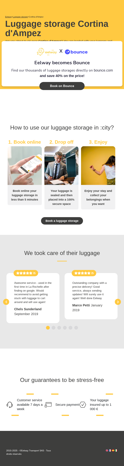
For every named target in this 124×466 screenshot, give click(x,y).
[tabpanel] (33, 298)
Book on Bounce (62, 86)
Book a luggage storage (62, 220)
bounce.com (103, 70)
